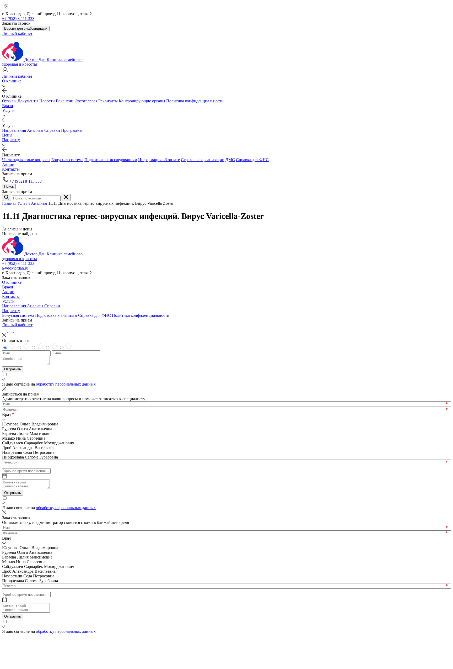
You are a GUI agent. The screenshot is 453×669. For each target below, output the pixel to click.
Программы (71, 130)
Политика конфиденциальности (195, 101)
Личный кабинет (17, 325)
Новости (47, 101)
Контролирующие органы (142, 101)
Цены (7, 135)
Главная (9, 203)
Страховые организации (202, 159)
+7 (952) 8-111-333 (25, 181)
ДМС (230, 159)
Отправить (12, 369)
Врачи (7, 105)
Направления (14, 130)
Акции (8, 164)
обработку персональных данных (66, 384)
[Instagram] (11, 39)
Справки (52, 130)
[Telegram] (5, 39)
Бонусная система (67, 159)
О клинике (11, 81)
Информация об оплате (159, 159)
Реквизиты (108, 101)
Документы (28, 101)
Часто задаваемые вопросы (26, 159)
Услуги (8, 110)
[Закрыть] (66, 197)
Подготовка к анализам (56, 315)
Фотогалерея (85, 101)
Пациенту (11, 140)
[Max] (16, 39)
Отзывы (9, 101)
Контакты (11, 169)
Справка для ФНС (252, 159)
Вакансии (64, 101)
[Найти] (6, 197)
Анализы (35, 130)
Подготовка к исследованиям (110, 159)
